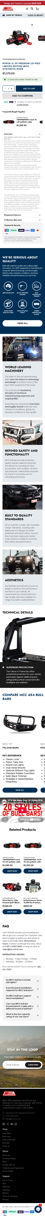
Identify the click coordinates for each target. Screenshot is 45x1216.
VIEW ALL (22, 323)
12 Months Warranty (13, 220)
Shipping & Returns (12, 215)
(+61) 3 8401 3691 (12, 1116)
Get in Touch (7, 1180)
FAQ (4, 1183)
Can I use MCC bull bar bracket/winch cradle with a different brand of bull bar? (19, 1006)
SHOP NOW (12, 871)
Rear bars (6, 1136)
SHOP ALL (20, 790)
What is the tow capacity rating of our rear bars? (18, 1015)
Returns (5, 1193)
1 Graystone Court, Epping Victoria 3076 (20, 1113)
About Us (6, 1155)
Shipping (6, 1190)
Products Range (9, 1158)
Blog (4, 1161)
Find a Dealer (8, 1171)
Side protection (8, 1140)
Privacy (5, 1199)
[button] (32, 8)
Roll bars (6, 1143)
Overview (8, 134)
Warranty (6, 1187)
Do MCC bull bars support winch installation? (18, 996)
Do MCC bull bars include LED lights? (18, 981)
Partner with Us (8, 1165)
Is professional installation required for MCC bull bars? (19, 989)
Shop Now (36, 3)
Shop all (5, 1146)
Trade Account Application (13, 1168)
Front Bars (6, 1133)
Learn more (22, 105)
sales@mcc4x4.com (13, 1119)
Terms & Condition (10, 1196)
